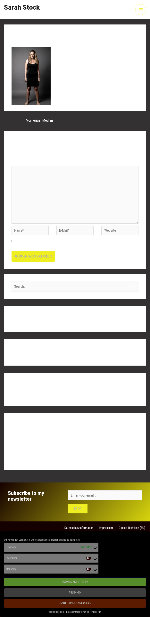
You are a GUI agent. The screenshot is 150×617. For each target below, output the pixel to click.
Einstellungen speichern (75, 603)
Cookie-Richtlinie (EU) (132, 528)
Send (78, 509)
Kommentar (21, 162)
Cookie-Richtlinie (56, 612)
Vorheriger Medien (37, 120)
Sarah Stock (22, 7)
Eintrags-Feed (21, 444)
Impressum (96, 612)
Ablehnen (75, 592)
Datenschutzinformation (77, 612)
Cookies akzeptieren (75, 582)
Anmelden (18, 436)
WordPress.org (21, 459)
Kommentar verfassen (27, 40)
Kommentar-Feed (23, 452)
